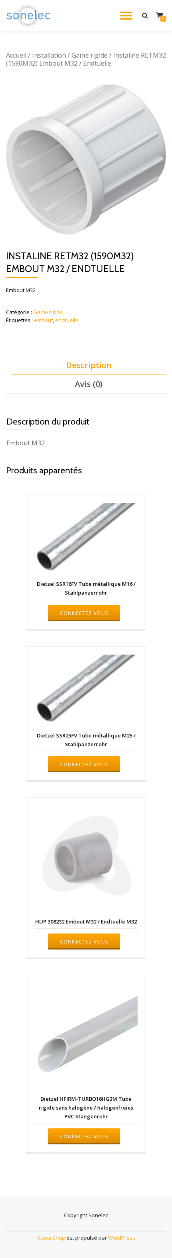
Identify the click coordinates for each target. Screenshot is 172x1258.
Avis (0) (88, 384)
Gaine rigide (90, 55)
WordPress (121, 1237)
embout (43, 320)
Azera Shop (51, 1237)
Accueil (16, 55)
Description (89, 365)
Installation (49, 55)
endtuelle (66, 320)
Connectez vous (84, 613)
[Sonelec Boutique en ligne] (30, 16)
